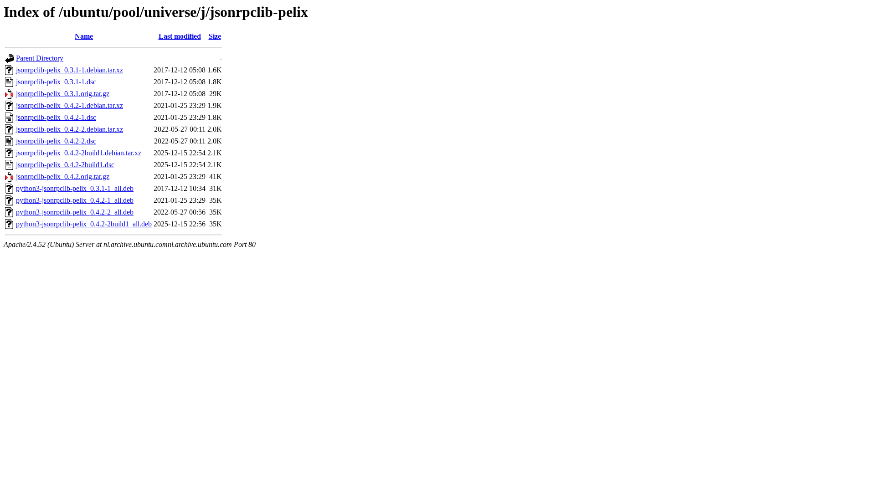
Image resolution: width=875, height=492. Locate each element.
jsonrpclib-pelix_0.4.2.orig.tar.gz (62, 176)
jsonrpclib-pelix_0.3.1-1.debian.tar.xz (69, 70)
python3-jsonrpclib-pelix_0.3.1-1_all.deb (75, 188)
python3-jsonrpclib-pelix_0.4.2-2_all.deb (75, 212)
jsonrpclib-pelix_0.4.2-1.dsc (56, 117)
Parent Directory (39, 58)
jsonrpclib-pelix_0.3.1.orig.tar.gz (62, 93)
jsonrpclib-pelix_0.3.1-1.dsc (56, 82)
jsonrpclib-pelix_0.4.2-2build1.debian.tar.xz (78, 153)
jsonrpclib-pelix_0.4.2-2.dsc (56, 141)
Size (215, 36)
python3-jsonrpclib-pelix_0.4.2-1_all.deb (75, 200)
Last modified (180, 36)
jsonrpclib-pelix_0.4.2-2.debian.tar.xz (69, 129)
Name (84, 36)
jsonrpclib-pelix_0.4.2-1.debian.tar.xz (69, 105)
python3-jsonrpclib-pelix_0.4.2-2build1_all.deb (84, 224)
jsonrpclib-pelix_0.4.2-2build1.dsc (65, 165)
